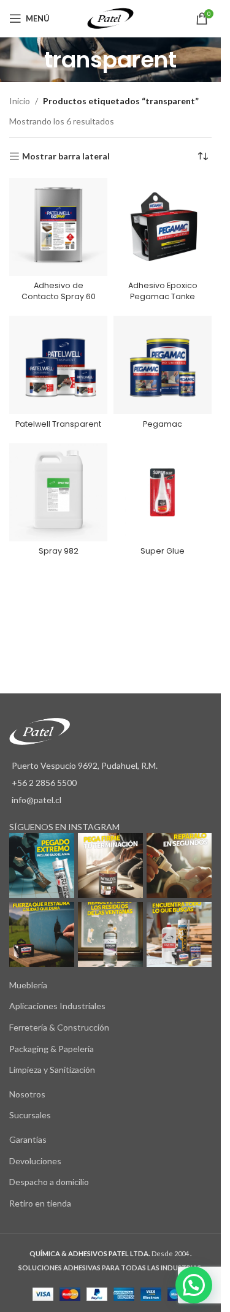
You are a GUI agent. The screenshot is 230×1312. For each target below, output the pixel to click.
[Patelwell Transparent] (58, 365)
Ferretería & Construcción (59, 1027)
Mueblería (28, 985)
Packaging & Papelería (51, 1048)
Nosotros (27, 1094)
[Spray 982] (58, 492)
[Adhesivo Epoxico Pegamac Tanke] (162, 227)
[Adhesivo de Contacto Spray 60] (58, 227)
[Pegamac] (162, 365)
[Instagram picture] (41, 865)
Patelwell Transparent (58, 424)
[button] (193, 1285)
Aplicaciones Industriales (57, 1006)
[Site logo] (110, 17)
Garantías (28, 1139)
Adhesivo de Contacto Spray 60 (58, 291)
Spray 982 (59, 551)
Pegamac (162, 424)
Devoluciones (35, 1161)
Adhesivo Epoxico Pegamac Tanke (162, 291)
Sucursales (30, 1115)
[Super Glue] (162, 492)
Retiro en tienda (40, 1203)
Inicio (19, 101)
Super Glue (162, 551)
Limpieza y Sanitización (52, 1069)
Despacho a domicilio (49, 1182)
